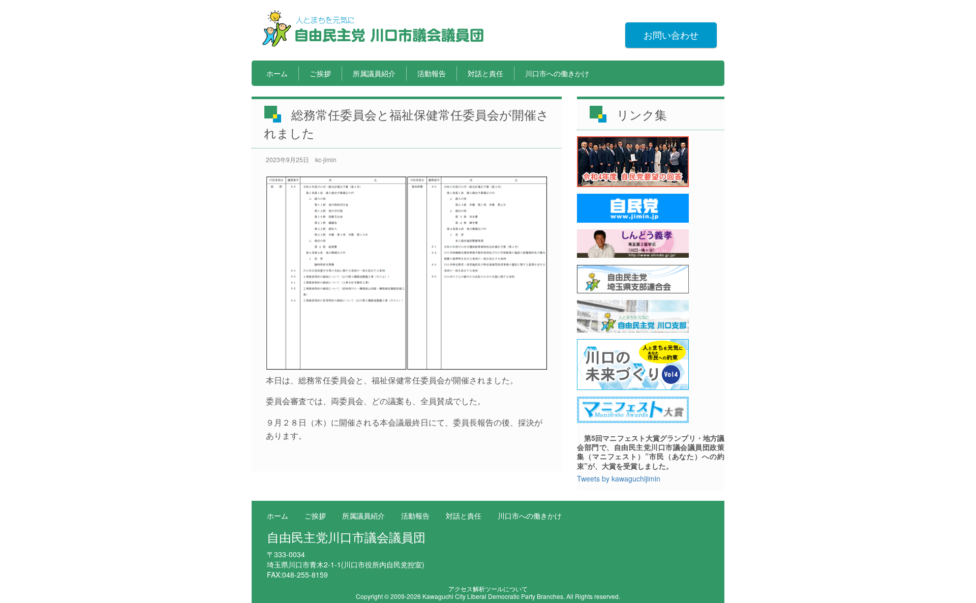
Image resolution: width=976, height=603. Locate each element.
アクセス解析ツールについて (488, 588)
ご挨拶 (320, 73)
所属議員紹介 (374, 73)
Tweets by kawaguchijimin (618, 478)
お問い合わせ (671, 34)
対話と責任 (485, 73)
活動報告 (431, 73)
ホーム (277, 73)
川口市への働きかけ (557, 73)
